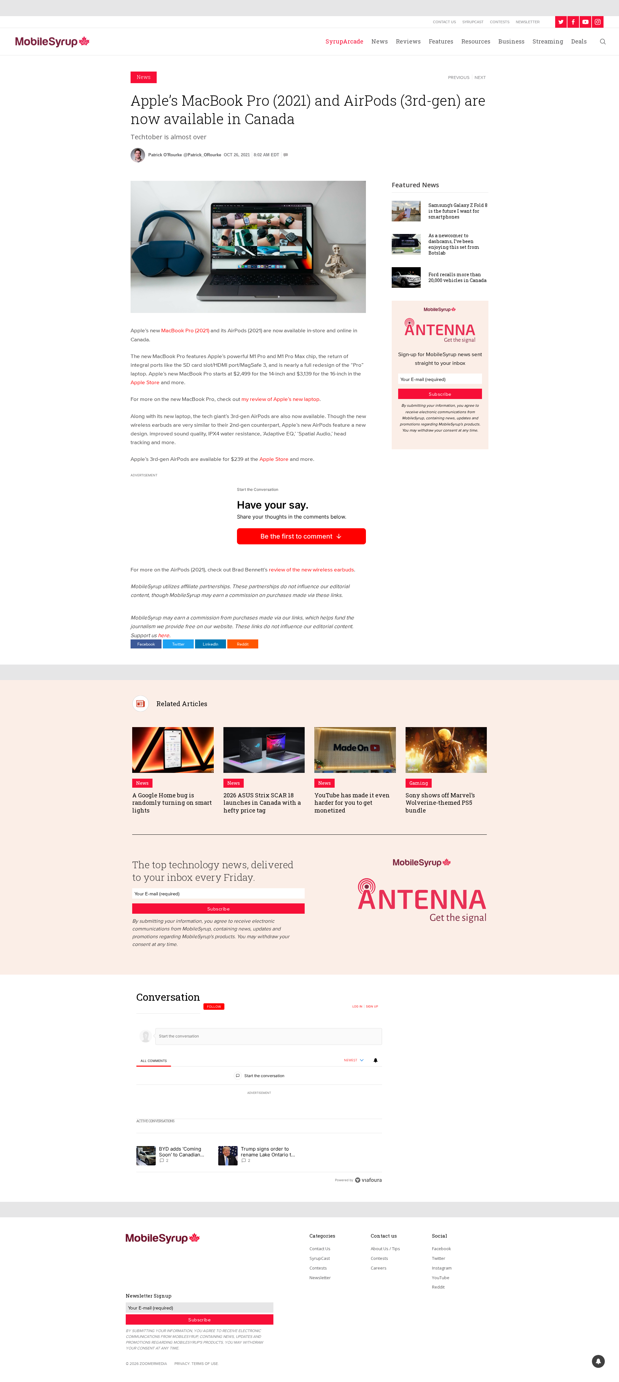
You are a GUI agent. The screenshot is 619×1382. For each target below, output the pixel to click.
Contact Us (444, 22)
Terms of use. (205, 1363)
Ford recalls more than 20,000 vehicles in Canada (457, 277)
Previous (458, 77)
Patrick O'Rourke (165, 154)
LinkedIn (210, 644)
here (163, 635)
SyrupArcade (344, 41)
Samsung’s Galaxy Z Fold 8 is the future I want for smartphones (457, 211)
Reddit (243, 644)
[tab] (153, 1061)
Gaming (418, 783)
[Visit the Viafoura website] (368, 1180)
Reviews (408, 41)
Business (511, 41)
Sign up (372, 1006)
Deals (579, 41)
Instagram (442, 1268)
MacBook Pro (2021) (185, 330)
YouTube (440, 1277)
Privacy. (182, 1363)
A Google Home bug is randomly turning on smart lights (172, 802)
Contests (499, 22)
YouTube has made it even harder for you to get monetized (352, 802)
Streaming (548, 41)
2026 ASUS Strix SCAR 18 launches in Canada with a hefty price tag (262, 802)
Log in (357, 1006)
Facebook (146, 644)
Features (441, 41)
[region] (259, 1088)
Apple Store (145, 382)
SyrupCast (473, 22)
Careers (379, 1268)
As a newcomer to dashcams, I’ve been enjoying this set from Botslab (453, 244)
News (379, 41)
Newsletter (528, 22)
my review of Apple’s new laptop (280, 399)
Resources (475, 41)
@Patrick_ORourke (202, 154)
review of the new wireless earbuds (311, 569)
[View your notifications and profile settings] (375, 1060)
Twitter (178, 644)
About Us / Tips (385, 1248)
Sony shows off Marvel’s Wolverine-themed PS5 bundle (440, 802)
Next (480, 77)
